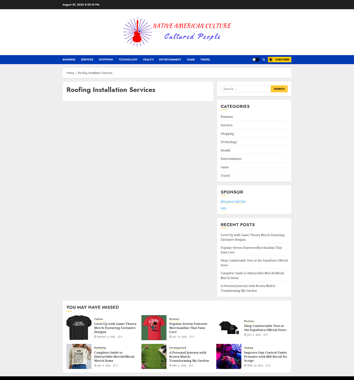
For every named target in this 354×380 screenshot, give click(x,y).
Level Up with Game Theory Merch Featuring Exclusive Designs (115, 328)
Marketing (100, 347)
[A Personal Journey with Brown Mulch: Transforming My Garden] (153, 356)
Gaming (248, 347)
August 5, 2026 (106, 337)
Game (191, 59)
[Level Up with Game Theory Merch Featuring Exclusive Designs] (78, 327)
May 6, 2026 (179, 365)
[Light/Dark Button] (256, 59)
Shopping (106, 59)
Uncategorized (177, 347)
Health (148, 59)
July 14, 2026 (179, 337)
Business (69, 59)
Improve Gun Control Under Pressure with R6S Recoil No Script (265, 357)
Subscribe (282, 59)
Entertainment (170, 59)
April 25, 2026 (255, 365)
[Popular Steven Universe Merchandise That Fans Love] (153, 327)
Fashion (98, 319)
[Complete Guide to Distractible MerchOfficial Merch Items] (78, 356)
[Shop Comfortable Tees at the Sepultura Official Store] (228, 327)
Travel (205, 59)
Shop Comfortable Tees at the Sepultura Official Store (265, 328)
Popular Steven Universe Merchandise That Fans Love (188, 328)
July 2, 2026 (104, 365)
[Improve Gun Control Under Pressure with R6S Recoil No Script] (228, 356)
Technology (128, 59)
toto (223, 208)
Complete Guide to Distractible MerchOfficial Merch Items (114, 357)
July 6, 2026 (254, 335)
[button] (263, 59)
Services (87, 59)
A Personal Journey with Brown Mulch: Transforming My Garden (189, 357)
